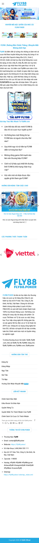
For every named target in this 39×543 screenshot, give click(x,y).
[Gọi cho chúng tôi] (8, 423)
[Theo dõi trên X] (3, 423)
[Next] (36, 36)
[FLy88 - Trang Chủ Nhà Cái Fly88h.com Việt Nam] (19, 4)
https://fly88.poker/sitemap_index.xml (18, 475)
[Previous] (2, 36)
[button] (3, 3)
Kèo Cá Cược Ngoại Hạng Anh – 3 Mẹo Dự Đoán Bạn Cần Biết (19, 215)
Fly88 (2, 52)
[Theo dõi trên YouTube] (13, 423)
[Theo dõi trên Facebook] (35, 420)
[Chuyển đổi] (2, 127)
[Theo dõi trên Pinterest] (11, 423)
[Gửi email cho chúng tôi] (5, 423)
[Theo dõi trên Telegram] (19, 423)
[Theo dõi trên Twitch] (22, 423)
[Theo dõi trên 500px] (16, 423)
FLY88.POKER (8, 295)
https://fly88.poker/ (18, 444)
